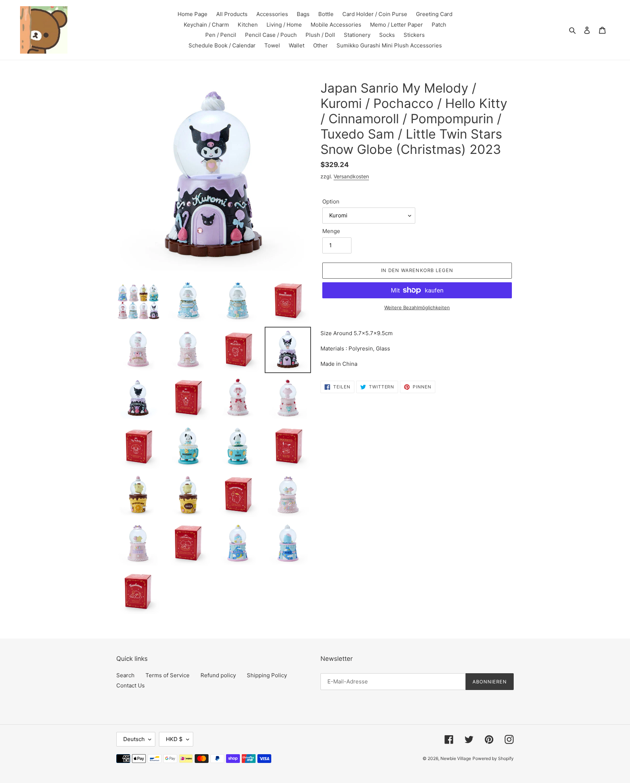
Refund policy (218, 675)
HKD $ (174, 739)
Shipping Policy (267, 675)
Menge (331, 231)
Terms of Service (167, 675)
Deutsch (134, 739)
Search (125, 675)
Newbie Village (455, 758)
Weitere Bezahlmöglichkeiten (417, 307)
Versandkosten (351, 176)
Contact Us (130, 685)
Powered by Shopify (493, 758)
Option (330, 201)
